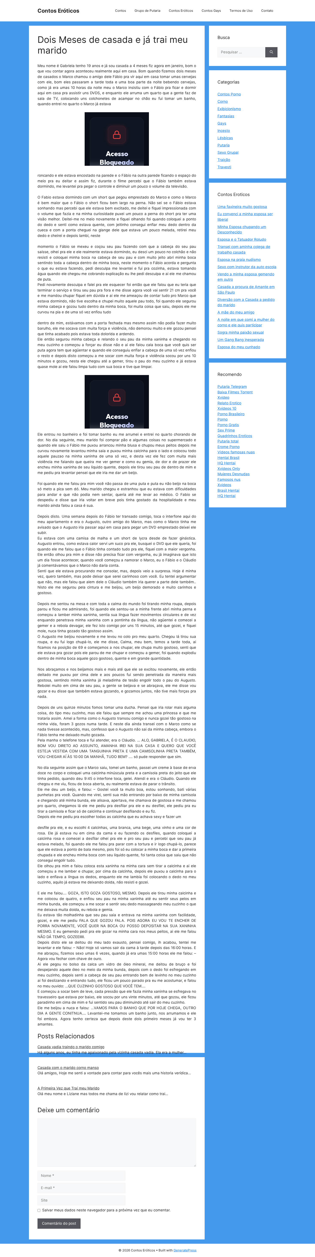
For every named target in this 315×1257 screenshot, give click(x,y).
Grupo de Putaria (147, 11)
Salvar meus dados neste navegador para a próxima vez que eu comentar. (106, 1210)
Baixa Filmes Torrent (235, 392)
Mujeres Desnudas (234, 474)
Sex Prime (226, 430)
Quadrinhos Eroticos (235, 436)
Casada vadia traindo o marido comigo (71, 1047)
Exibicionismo (229, 109)
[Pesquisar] (271, 52)
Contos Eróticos (58, 10)
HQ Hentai (227, 463)
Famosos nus (229, 479)
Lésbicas (225, 138)
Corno (223, 101)
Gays (222, 123)
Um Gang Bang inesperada (241, 340)
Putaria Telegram (232, 386)
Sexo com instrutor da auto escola (247, 267)
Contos (120, 11)
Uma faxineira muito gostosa (242, 207)
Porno (223, 419)
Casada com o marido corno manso (68, 1068)
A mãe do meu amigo (236, 312)
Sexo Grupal (228, 152)
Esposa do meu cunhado (239, 347)
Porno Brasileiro (231, 414)
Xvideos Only (229, 468)
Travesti (224, 167)
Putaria (224, 145)
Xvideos (224, 485)
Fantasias (226, 116)
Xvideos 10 (227, 408)
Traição (224, 160)
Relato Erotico (229, 403)
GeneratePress (185, 1250)
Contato (267, 11)
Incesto (224, 131)
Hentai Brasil (228, 458)
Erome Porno (229, 447)
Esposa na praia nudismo (239, 259)
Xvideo (223, 397)
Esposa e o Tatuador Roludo (242, 239)
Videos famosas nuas (236, 452)
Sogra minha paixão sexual (241, 332)
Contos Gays (211, 11)
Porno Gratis (228, 425)
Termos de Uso (241, 11)
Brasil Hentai (228, 490)
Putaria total (228, 441)
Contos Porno (229, 94)
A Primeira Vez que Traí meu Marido (68, 1088)
